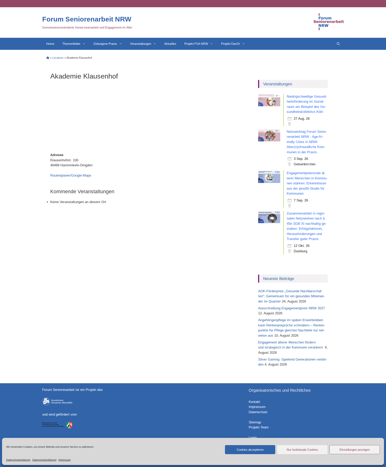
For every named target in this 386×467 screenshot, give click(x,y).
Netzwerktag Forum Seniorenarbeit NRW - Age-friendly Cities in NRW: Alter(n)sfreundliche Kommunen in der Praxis (307, 142)
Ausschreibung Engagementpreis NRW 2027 (291, 308)
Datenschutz (258, 412)
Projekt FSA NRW (196, 43)
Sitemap (255, 422)
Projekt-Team (259, 427)
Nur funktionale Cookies (302, 449)
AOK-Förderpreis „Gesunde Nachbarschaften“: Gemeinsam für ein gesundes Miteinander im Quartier (291, 296)
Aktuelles (170, 43)
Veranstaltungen (140, 43)
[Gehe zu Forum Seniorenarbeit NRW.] (47, 57)
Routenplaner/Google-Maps (70, 175)
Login (253, 437)
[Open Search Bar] (338, 44)
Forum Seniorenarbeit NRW (86, 19)
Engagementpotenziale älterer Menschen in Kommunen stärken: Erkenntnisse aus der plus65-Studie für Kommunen (307, 183)
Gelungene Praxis (105, 43)
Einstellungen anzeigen (355, 449)
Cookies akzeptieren (250, 449)
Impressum (65, 460)
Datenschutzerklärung (18, 460)
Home (50, 43)
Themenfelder (71, 43)
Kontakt (254, 402)
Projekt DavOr (230, 43)
